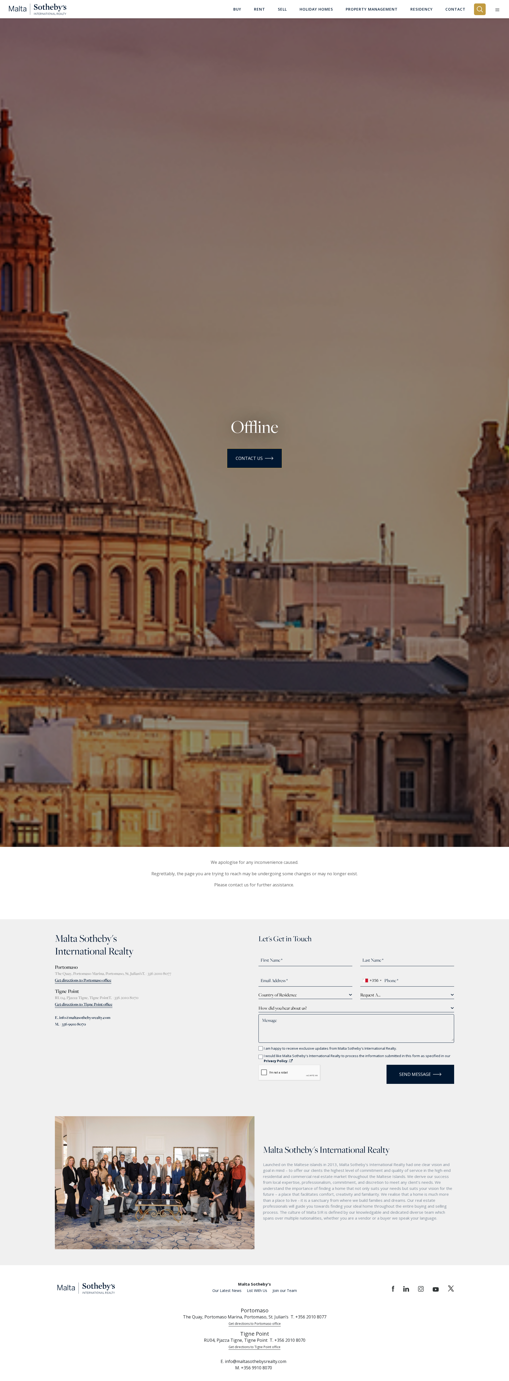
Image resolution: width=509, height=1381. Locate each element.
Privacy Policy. (276, 1060)
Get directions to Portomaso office (83, 980)
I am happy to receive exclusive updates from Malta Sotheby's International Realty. (330, 1048)
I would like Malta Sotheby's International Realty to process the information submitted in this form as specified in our (357, 1058)
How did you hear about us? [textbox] (282, 1008)
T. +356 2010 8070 (123, 997)
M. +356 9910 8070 (70, 1024)
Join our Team (285, 1290)
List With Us (257, 1290)
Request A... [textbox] (370, 995)
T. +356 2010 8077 (156, 973)
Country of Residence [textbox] (277, 995)
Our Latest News (227, 1290)
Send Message (415, 1074)
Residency (421, 9)
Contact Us (249, 458)
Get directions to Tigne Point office (83, 1004)
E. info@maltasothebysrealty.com (82, 1017)
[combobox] (372, 980)
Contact (455, 9)
